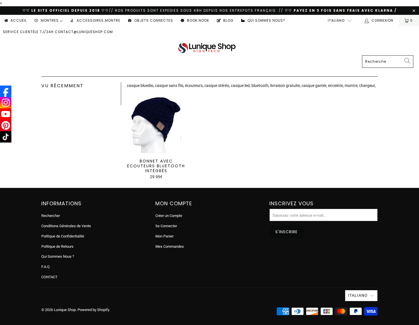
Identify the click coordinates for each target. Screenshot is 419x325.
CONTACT (49, 277)
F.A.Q (45, 267)
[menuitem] (15, 20)
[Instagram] (5, 102)
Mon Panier (164, 236)
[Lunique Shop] (207, 47)
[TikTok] (5, 137)
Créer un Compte (168, 216)
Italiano (336, 20)
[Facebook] (5, 91)
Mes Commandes (169, 246)
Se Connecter (166, 226)
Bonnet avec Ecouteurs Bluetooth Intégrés (156, 124)
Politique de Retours (57, 246)
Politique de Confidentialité (62, 236)
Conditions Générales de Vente (66, 226)
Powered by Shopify (93, 310)
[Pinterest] (5, 125)
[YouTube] (5, 114)
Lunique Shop (65, 310)
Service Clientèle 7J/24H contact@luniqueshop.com (58, 31)
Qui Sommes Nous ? (57, 256)
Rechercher (50, 216)
